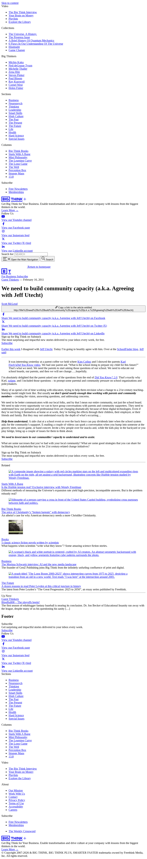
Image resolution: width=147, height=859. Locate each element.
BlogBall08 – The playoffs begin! (20, 602)
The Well (14, 167)
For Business (9, 276)
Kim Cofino (84, 361)
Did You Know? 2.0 (106, 377)
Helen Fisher (16, 88)
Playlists (13, 18)
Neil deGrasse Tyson (20, 65)
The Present (15, 122)
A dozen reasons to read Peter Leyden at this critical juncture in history (41, 586)
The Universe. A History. (23, 34)
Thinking (14, 106)
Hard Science (16, 135)
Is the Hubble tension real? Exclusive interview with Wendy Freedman (41, 487)
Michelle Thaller (18, 68)
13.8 (11, 176)
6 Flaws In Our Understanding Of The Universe (36, 43)
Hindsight (14, 46)
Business (14, 100)
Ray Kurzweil (17, 81)
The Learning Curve (20, 160)
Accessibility (16, 806)
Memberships (16, 192)
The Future (15, 125)
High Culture (16, 116)
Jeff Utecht (46, 349)
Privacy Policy (17, 800)
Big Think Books (18, 150)
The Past (13, 119)
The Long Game (18, 163)
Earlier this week (10, 349)
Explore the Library (20, 21)
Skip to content (9, 2)
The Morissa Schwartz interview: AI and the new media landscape (38, 564)
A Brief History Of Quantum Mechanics (31, 40)
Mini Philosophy (18, 157)
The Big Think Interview (23, 12)
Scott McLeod (9, 303)
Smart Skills (15, 113)
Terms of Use (16, 803)
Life (11, 129)
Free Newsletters (18, 188)
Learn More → (9, 210)
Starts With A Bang (19, 154)
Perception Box (17, 170)
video (28, 364)
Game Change (17, 50)
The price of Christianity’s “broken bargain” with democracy (35, 512)
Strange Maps (16, 173)
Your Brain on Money (21, 15)
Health (12, 132)
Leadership (15, 109)
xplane (11, 380)
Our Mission (16, 790)
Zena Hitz (14, 71)
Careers (13, 809)
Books (5, 539)
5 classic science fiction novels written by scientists (30, 542)
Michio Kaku (16, 62)
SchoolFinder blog (127, 349)
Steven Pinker (16, 75)
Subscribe (22, 276)
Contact (13, 796)
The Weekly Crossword (22, 831)
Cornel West (16, 84)
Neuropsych (15, 103)
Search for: (7, 254)
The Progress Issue (19, 37)
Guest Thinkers (10, 279)
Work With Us (17, 793)
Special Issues (16, 138)
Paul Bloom (15, 78)
